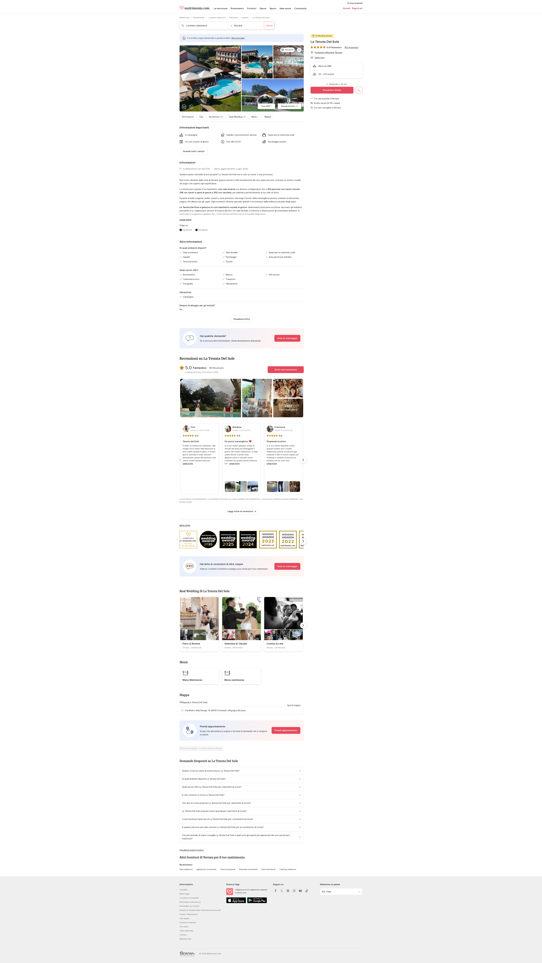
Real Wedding (237, 116)
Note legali (184, 894)
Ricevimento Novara (188, 748)
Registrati (357, 8)
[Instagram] (294, 890)
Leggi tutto (186, 219)
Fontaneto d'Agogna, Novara (328, 52)
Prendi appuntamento (286, 730)
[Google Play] (257, 902)
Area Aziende (355, 3)
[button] (242, 338)
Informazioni (188, 116)
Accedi (346, 8)
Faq (201, 116)
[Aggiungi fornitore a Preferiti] (299, 50)
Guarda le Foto (289, 106)
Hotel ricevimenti (227, 869)
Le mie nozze (220, 8)
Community (300, 8)
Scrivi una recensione (286, 369)
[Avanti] (303, 460)
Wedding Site (185, 939)
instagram (203, 229)
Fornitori (251, 8)
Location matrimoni (217, 17)
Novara (245, 17)
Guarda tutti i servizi (193, 151)
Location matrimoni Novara (211, 748)
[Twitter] (281, 890)
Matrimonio (185, 17)
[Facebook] (275, 890)
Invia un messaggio (287, 338)
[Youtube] (300, 890)
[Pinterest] (287, 890)
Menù (255, 116)
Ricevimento (237, 8)
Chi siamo (184, 926)
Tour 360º (266, 106)
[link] (199, 624)
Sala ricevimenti (268, 869)
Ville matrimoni (186, 869)
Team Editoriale (186, 931)
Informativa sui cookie (189, 906)
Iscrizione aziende (188, 922)
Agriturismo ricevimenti (206, 869)
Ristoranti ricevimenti (248, 869)
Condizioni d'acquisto (189, 898)
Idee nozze (285, 8)
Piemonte (234, 17)
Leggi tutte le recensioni (240, 511)
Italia (328, 892)
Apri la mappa (293, 705)
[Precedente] (180, 460)
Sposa (263, 8)
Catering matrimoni (287, 869)
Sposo (273, 8)
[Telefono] (359, 90)
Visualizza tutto (241, 319)
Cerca (269, 25)
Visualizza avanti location (192, 850)
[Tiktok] (306, 890)
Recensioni (216, 116)
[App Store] (236, 902)
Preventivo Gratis (332, 90)
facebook (187, 229)
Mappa (268, 116)
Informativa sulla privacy (190, 902)
